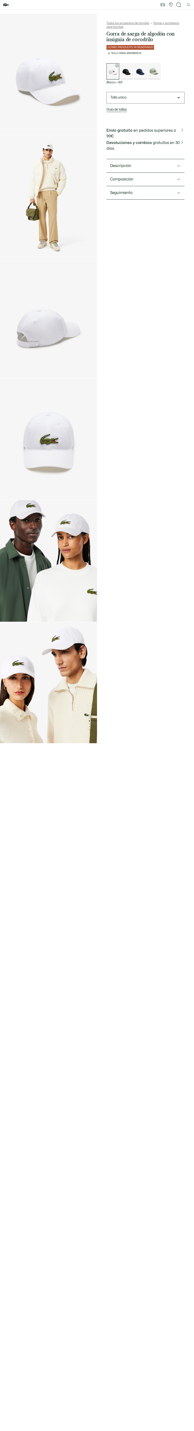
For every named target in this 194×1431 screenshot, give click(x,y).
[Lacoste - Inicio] (6, 5)
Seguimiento (121, 193)
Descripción (120, 166)
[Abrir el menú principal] (188, 4)
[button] (171, 4)
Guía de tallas (116, 109)
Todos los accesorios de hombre (127, 23)
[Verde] (154, 71)
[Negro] (126, 71)
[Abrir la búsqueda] (179, 4)
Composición (121, 179)
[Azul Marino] (140, 71)
